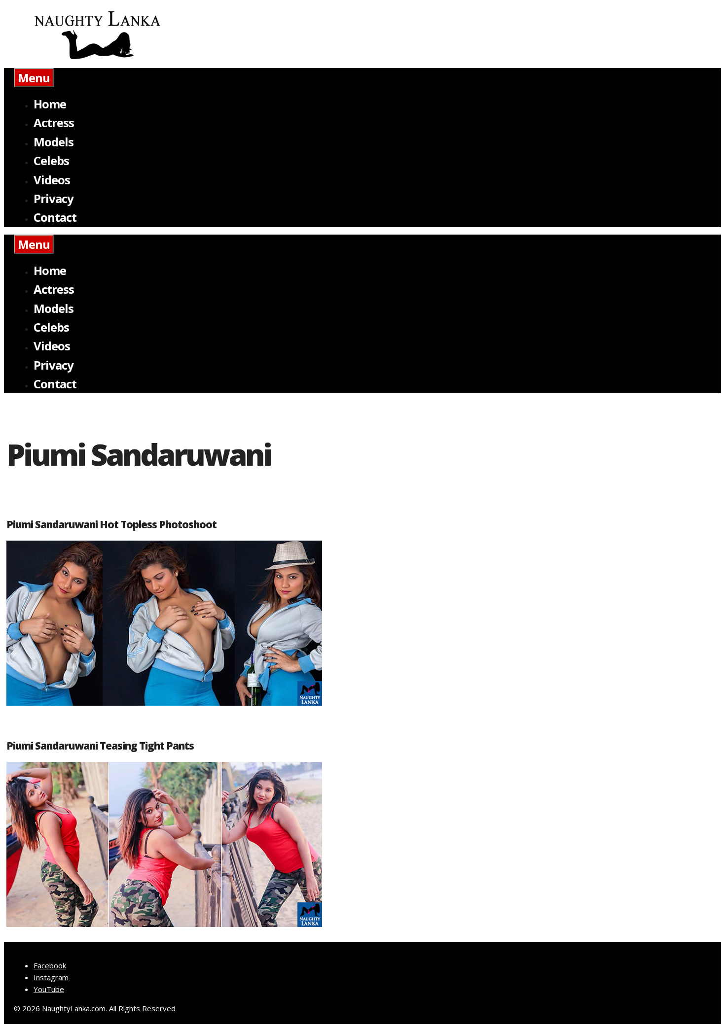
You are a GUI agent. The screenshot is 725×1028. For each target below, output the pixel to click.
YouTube (49, 989)
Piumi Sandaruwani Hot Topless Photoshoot (111, 524)
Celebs (51, 160)
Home (50, 104)
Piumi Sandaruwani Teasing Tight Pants (100, 746)
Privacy (53, 198)
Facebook (50, 965)
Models (53, 142)
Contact (55, 217)
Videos (52, 179)
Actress (54, 122)
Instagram (51, 977)
